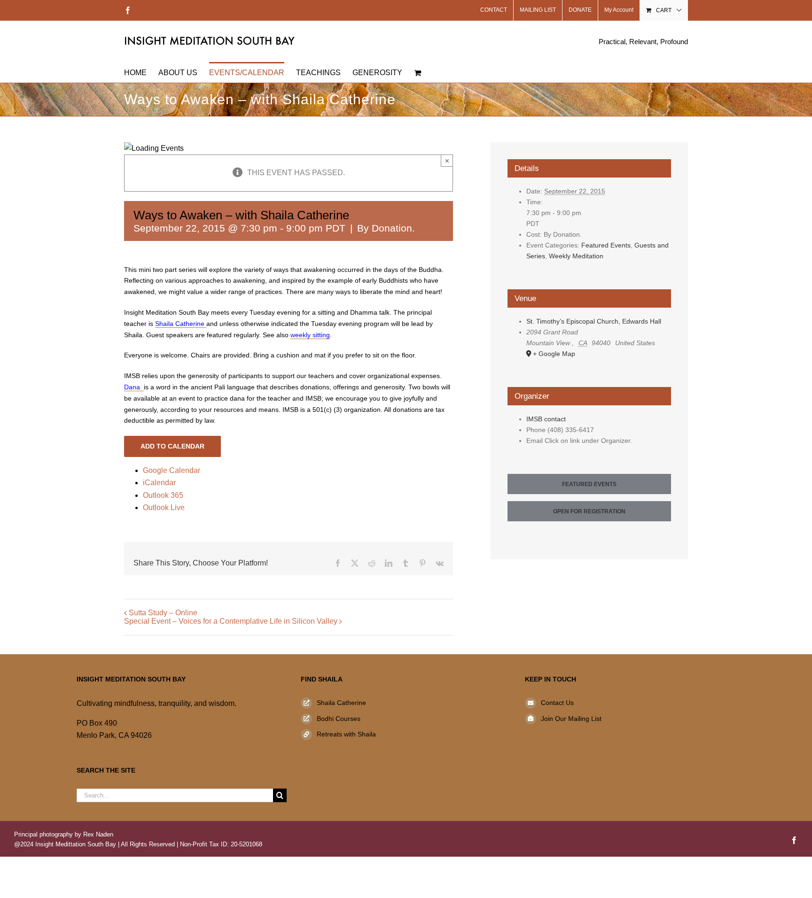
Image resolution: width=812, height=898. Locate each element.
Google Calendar (171, 470)
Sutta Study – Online (163, 613)
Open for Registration (589, 511)
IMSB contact (546, 419)
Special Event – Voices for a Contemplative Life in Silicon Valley (230, 621)
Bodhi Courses (338, 718)
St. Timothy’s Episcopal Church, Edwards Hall (593, 321)
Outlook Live (164, 507)
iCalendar (159, 483)
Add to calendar (172, 446)
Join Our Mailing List (571, 718)
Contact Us (557, 702)
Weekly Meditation (576, 256)
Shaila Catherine (341, 702)
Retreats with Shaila (346, 734)
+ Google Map (554, 353)
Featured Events (606, 245)
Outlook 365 (163, 495)
